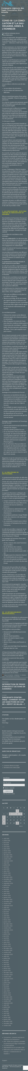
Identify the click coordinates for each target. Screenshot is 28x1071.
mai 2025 (6, 867)
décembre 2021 (8, 948)
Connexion (8, 791)
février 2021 (7, 968)
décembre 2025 (8, 855)
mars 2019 (6, 1015)
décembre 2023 (8, 899)
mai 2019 (6, 1011)
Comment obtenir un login (11, 765)
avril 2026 (6, 846)
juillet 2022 (7, 934)
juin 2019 (6, 1009)
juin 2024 (6, 887)
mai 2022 (6, 938)
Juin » (21, 826)
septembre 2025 (8, 861)
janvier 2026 (7, 853)
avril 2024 (6, 891)
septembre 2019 (8, 1003)
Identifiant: (6, 778)
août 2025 (6, 863)
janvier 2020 (7, 995)
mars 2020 (7, 991)
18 (4, 820)
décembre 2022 (8, 924)
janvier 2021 (7, 970)
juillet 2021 (7, 958)
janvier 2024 (7, 897)
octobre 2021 (7, 952)
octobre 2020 (7, 976)
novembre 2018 (8, 1023)
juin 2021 (6, 960)
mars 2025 (7, 871)
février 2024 (7, 895)
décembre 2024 (8, 877)
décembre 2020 (8, 972)
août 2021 (6, 956)
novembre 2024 (8, 879)
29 (17, 823)
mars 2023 (7, 918)
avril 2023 (6, 915)
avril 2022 (6, 940)
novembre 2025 (8, 857)
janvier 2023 (7, 922)
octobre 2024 (7, 881)
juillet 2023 (7, 909)
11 (3, 817)
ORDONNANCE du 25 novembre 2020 (14, 1047)
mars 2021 (6, 966)
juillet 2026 (7, 840)
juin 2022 (6, 936)
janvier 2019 (7, 1019)
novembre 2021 (8, 950)
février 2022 (7, 944)
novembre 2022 (8, 926)
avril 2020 (6, 989)
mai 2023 (6, 913)
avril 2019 (6, 1013)
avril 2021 (6, 964)
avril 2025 (6, 869)
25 (4, 823)
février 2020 (7, 993)
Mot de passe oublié (9, 793)
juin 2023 (6, 911)
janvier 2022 (7, 946)
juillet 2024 (7, 885)
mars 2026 (7, 848)
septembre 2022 (8, 930)
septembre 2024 (8, 883)
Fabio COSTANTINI (8, 675)
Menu (3, 15)
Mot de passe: (7, 783)
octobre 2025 (7, 859)
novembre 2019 (8, 999)
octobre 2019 (7, 1001)
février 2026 (7, 850)
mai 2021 (6, 962)
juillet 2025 (7, 865)
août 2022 (6, 932)
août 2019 (6, 1005)
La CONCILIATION (9, 1045)
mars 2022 (7, 942)
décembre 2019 (8, 997)
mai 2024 (6, 889)
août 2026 (6, 838)
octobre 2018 (7, 1025)
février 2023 (7, 920)
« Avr (6, 826)
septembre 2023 (8, 905)
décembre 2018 (8, 1021)
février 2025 (7, 873)
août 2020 (6, 980)
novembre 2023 (8, 901)
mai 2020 (6, 987)
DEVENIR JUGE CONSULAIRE (12, 767)
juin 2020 (6, 985)
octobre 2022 (7, 928)
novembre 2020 (8, 974)
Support (4, 1060)
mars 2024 (7, 893)
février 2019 (7, 1017)
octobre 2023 (7, 903)
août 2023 (6, 907)
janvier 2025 (7, 875)
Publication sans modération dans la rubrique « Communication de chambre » (14, 1051)
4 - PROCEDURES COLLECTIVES (12, 676)
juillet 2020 (7, 983)
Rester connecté (9, 788)
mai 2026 (6, 844)
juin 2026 (6, 842)
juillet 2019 (7, 1007)
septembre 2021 (8, 954)
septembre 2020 (8, 978)
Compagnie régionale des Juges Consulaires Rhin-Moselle (12, 10)
